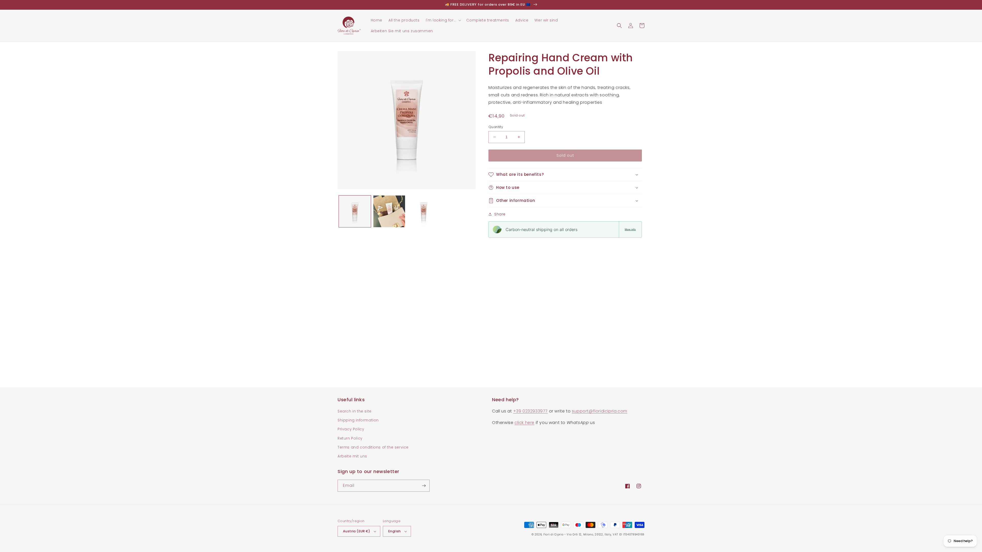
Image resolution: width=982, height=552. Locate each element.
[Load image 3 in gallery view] (424, 211)
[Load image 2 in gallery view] (389, 211)
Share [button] (500, 214)
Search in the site (355, 411)
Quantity (495, 126)
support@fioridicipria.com (599, 411)
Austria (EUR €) (356, 531)
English (394, 531)
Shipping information (358, 420)
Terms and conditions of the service (373, 447)
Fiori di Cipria (553, 534)
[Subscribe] (423, 486)
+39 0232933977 (530, 411)
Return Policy (350, 438)
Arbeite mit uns (352, 456)
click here (524, 422)
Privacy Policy (351, 429)
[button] (443, 20)
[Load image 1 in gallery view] (355, 211)
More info (630, 229)
